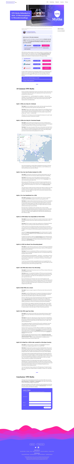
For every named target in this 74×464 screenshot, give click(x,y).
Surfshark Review (49, 454)
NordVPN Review (33, 454)
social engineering (39, 236)
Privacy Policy (51, 451)
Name (24, 402)
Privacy (66, 2)
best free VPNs (28, 298)
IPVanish (23, 332)
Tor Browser (28, 197)
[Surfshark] (28, 64)
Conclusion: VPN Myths (61, 31)
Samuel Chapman (31, 31)
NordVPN (32, 381)
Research (57, 2)
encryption (46, 178)
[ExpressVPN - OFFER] (28, 68)
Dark (33, 444)
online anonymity (42, 385)
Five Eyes (43, 344)
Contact (27, 451)
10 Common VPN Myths (61, 30)
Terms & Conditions (44, 451)
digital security (30, 239)
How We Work (23, 451)
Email (24, 405)
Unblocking (52, 2)
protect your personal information (32, 232)
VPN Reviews (37, 453)
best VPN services (25, 381)
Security (62, 2)
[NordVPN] (28, 45)
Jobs (31, 451)
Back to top (41, 444)
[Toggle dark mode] (15, 2)
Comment (25, 396)
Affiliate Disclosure (36, 451)
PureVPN (48, 331)
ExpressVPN (38, 330)
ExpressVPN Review (25, 454)
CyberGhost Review (41, 454)
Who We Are (37, 450)
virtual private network (45, 53)
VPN (47, 2)
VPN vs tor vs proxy (46, 184)
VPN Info (32, 26)
